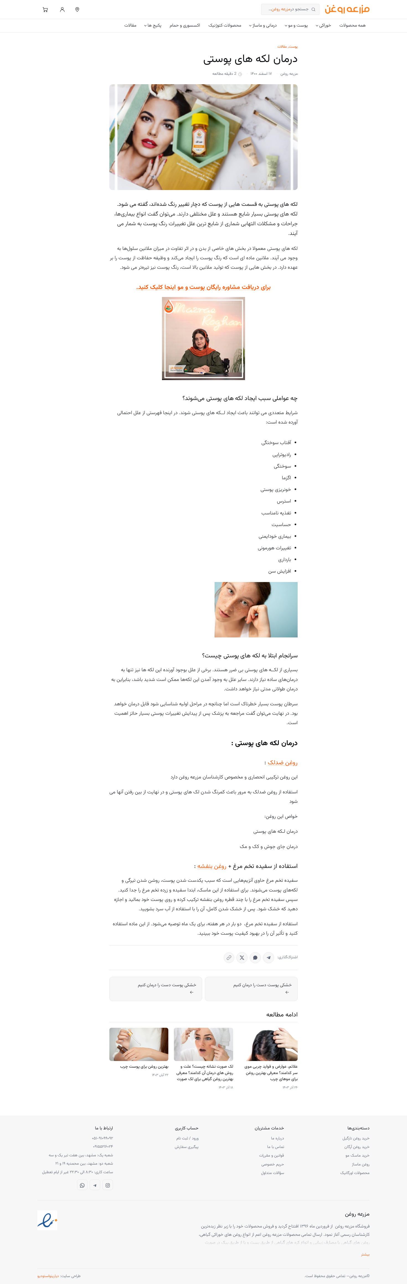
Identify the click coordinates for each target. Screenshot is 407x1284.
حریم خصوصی (272, 1164)
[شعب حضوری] (77, 9)
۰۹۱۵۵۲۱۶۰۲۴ (103, 1147)
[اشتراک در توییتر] (242, 957)
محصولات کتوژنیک (224, 25)
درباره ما (277, 1138)
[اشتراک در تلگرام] (268, 957)
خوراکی (325, 25)
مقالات (130, 25)
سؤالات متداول (272, 1173)
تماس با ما (275, 1147)
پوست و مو (298, 25)
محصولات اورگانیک (355, 1173)
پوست (293, 47)
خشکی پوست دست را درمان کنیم (262, 985)
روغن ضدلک (283, 763)
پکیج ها (154, 25)
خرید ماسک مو (358, 1155)
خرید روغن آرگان (357, 1147)
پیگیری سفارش (187, 1147)
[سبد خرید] (45, 9)
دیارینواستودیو (48, 1276)
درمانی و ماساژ (265, 25)
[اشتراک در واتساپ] (255, 957)
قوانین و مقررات (271, 1155)
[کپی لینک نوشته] (229, 957)
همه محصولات (352, 25)
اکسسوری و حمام (185, 25)
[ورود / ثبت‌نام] (62, 9)
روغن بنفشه (211, 866)
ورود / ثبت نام (187, 1138)
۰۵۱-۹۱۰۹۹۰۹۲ (102, 1139)
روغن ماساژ (361, 1164)
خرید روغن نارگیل (356, 1138)
